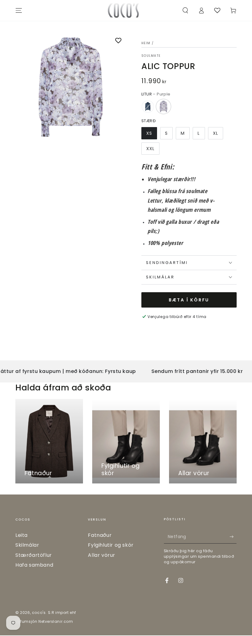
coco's (39, 612)
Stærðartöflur (33, 555)
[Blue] (147, 106)
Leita (21, 535)
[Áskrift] (233, 536)
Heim (145, 43)
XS (149, 133)
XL (215, 133)
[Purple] (163, 106)
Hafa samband (34, 564)
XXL (150, 148)
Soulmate (150, 56)
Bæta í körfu (189, 300)
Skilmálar (27, 545)
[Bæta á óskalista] (118, 41)
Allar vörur (101, 555)
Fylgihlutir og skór (110, 545)
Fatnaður (100, 535)
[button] (185, 10)
